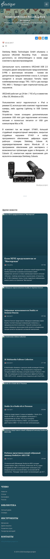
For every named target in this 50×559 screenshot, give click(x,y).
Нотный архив (6, 510)
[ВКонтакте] (36, 38)
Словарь (4, 513)
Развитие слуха (6, 528)
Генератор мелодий (8, 531)
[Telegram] (43, 38)
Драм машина (6, 526)
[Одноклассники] (39, 38)
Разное (3, 499)
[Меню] (46, 4)
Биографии (5, 497)
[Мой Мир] (46, 38)
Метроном (4, 523)
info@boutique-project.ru (9, 541)
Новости (4, 491)
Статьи (3, 494)
